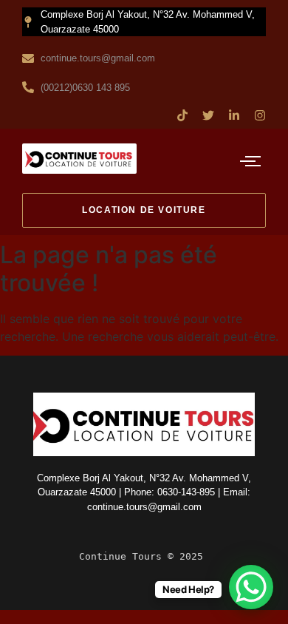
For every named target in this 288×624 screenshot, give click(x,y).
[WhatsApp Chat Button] (251, 587)
